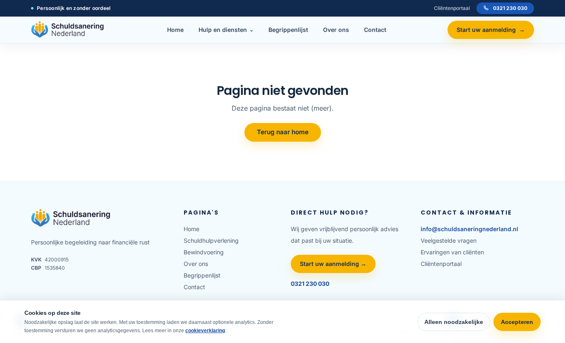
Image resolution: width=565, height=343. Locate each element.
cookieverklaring (205, 330)
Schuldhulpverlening (211, 240)
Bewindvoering (204, 252)
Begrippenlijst (288, 29)
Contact (375, 29)
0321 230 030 (510, 8)
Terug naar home (283, 132)
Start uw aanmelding (491, 29)
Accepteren (517, 322)
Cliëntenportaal (452, 8)
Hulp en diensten (226, 29)
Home (175, 29)
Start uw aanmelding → (333, 263)
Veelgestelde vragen (448, 240)
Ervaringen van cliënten (452, 252)
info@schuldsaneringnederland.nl (469, 228)
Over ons (336, 29)
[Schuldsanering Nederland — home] (68, 30)
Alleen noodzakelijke (453, 322)
